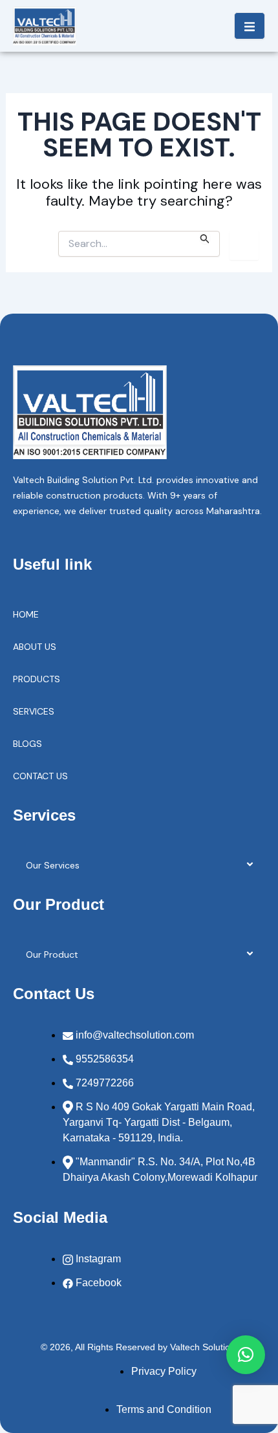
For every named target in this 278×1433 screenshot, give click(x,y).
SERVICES (33, 711)
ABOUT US (34, 646)
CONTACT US (40, 776)
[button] (245, 1354)
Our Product (52, 954)
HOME (26, 614)
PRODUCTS (36, 679)
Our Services (53, 865)
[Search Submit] (205, 237)
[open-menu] (249, 25)
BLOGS (27, 743)
